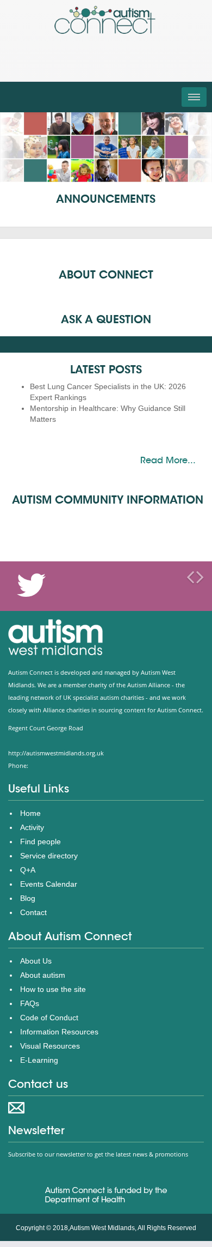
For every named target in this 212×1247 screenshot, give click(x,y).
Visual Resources (50, 1046)
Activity (32, 827)
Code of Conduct (49, 1017)
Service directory (49, 855)
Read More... (168, 460)
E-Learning (39, 1060)
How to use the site (53, 989)
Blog (27, 898)
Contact (33, 912)
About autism (42, 975)
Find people (40, 841)
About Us (36, 961)
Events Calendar (48, 884)
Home (30, 813)
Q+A (27, 869)
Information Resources (59, 1031)
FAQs (29, 1003)
